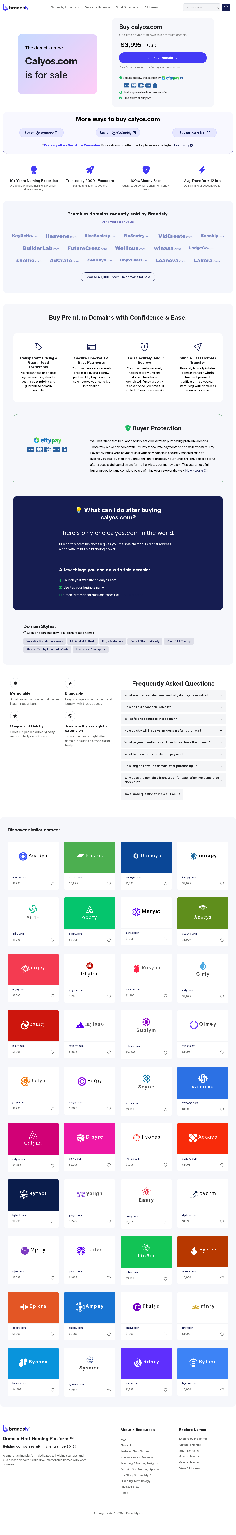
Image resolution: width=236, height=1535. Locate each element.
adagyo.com (189, 1158)
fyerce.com (189, 1271)
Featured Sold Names (134, 1451)
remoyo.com (133, 877)
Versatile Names (96, 7)
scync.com (132, 1103)
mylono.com (76, 1045)
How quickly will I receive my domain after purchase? (162, 730)
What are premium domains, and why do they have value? (166, 695)
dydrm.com (189, 1215)
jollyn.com (18, 1102)
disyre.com (75, 1158)
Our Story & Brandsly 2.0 (137, 1475)
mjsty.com (18, 1271)
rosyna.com (133, 989)
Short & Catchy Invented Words (47, 649)
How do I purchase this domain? (147, 707)
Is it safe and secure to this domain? (150, 718)
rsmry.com (18, 1045)
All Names (151, 7)
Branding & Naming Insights (139, 1463)
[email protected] (132, 594)
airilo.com (18, 933)
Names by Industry (63, 7)
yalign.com (75, 1215)
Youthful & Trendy (179, 641)
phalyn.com (132, 1327)
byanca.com (19, 1383)
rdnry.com (132, 1383)
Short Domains (126, 7)
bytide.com (189, 1383)
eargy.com (75, 1102)
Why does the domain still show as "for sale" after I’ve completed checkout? (171, 780)
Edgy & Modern (112, 641)
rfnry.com (187, 1327)
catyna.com (19, 1159)
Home (124, 1492)
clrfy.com (187, 990)
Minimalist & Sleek (82, 641)
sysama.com (76, 1384)
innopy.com (189, 877)
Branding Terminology (135, 1481)
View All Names (189, 1468)
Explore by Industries (193, 1438)
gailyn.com (75, 1271)
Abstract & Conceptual (91, 649)
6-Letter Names (189, 1462)
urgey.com (18, 989)
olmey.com (188, 1045)
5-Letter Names (189, 1456)
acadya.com (19, 877)
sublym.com (133, 1046)
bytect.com (19, 1215)
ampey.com (76, 1327)
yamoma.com (190, 1103)
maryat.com (132, 932)
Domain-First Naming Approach (141, 1469)
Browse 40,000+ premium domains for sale (118, 277)
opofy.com (75, 933)
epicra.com (19, 1327)
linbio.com (132, 1272)
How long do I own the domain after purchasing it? (160, 766)
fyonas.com (133, 1158)
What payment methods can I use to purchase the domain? (167, 742)
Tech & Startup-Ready (144, 641)
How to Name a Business (136, 1457)
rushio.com (75, 877)
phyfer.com (75, 990)
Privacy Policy (129, 1486)
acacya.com (189, 933)
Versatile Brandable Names (44, 641)
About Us (126, 1445)
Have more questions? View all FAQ (150, 794)
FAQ (123, 1439)
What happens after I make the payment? (154, 754)
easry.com (132, 1216)
